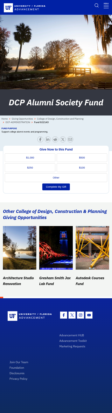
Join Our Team (18, 362)
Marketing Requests (72, 346)
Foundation (16, 368)
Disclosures (16, 373)
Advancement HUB (71, 335)
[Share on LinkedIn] (48, 140)
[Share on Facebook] (41, 140)
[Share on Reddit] (56, 140)
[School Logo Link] (30, 316)
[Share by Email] (71, 140)
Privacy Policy (18, 379)
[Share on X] (63, 140)
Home (4, 118)
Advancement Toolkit (73, 341)
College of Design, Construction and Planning (60, 118)
